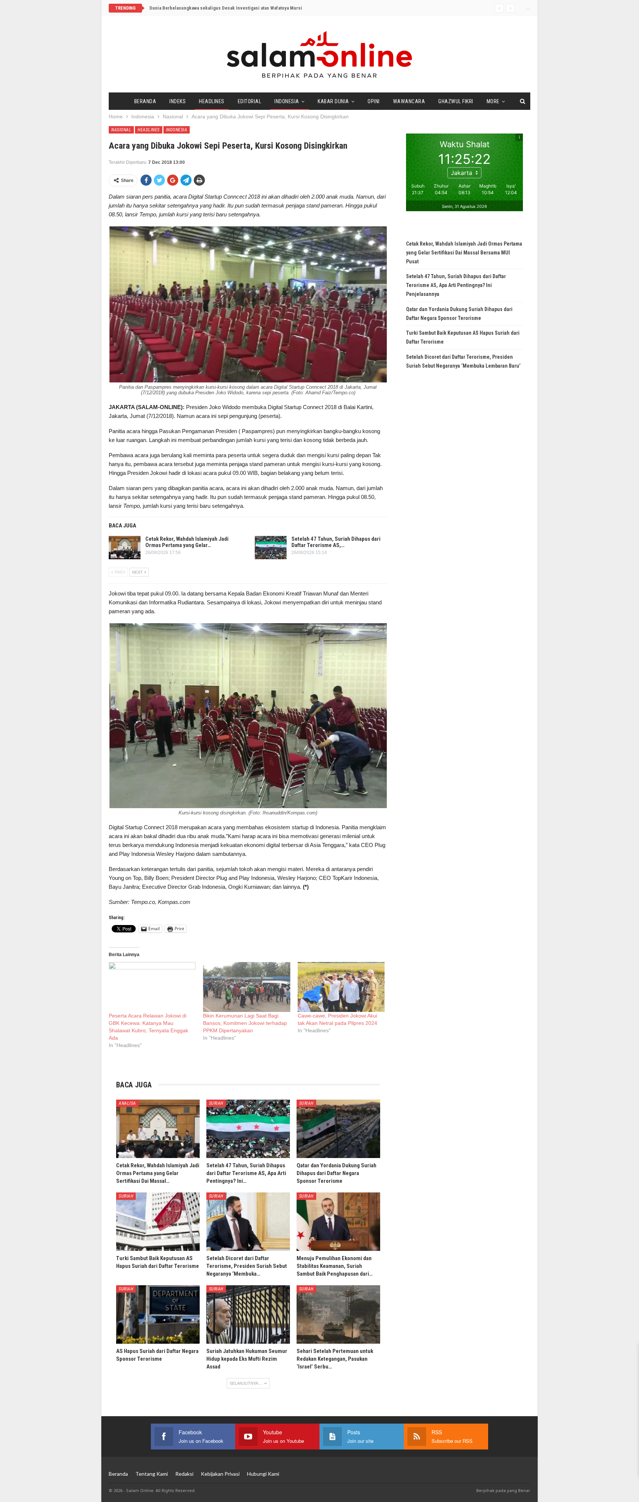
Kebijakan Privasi (220, 1474)
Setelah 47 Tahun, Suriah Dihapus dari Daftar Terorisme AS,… (336, 542)
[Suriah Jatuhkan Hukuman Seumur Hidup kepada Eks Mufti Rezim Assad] (248, 1314)
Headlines (211, 101)
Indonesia (286, 101)
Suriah (216, 1103)
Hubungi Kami (263, 1474)
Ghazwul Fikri (455, 101)
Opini (374, 101)
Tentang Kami (151, 1474)
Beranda (145, 101)
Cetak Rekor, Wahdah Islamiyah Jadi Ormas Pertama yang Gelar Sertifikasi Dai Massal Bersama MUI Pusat (464, 252)
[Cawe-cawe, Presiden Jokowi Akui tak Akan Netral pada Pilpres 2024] (341, 987)
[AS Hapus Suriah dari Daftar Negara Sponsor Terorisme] (158, 1314)
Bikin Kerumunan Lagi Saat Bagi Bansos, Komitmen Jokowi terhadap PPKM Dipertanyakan (245, 1023)
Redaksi (184, 1474)
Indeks (177, 101)
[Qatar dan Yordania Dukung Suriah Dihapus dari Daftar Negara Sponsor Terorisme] (338, 1129)
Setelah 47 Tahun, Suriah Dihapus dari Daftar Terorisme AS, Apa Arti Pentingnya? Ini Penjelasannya (456, 285)
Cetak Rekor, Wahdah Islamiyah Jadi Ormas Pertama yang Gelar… (187, 542)
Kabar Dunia (333, 101)
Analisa (127, 1103)
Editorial (249, 101)
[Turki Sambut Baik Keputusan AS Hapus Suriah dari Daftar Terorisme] (158, 1221)
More (493, 101)
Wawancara (409, 101)
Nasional (121, 129)
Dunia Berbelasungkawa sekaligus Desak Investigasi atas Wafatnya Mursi (225, 8)
